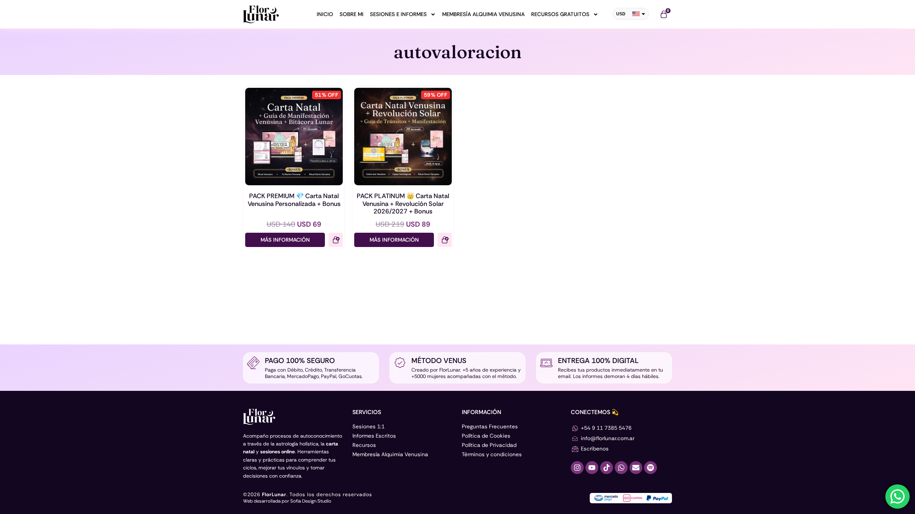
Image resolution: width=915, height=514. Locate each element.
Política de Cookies (486, 435)
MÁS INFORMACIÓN (285, 239)
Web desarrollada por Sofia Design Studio (287, 501)
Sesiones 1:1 (368, 426)
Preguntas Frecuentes (490, 426)
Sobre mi (351, 14)
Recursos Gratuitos (560, 14)
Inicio (325, 14)
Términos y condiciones (492, 454)
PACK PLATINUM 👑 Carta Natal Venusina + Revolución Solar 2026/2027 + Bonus (403, 204)
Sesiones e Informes (398, 14)
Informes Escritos (374, 435)
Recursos (364, 445)
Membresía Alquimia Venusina (483, 14)
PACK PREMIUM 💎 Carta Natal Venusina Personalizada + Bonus (294, 200)
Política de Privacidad (489, 445)
